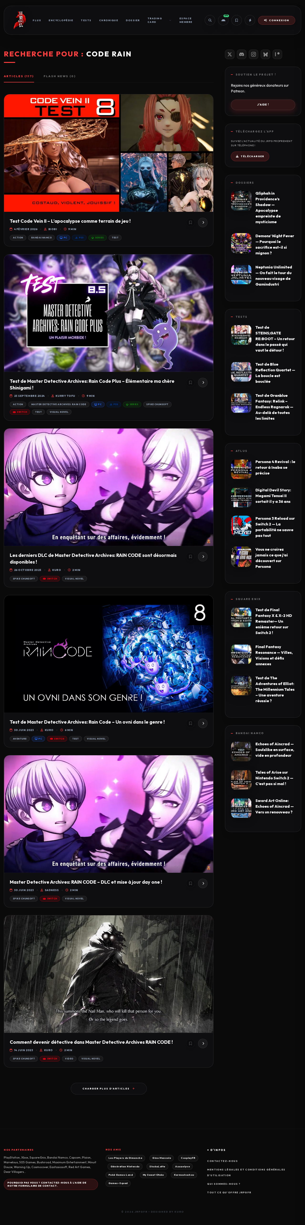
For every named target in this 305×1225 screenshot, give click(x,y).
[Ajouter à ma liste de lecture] (190, 222)
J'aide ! (263, 104)
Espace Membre (186, 20)
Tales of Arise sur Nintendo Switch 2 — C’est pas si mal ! (274, 778)
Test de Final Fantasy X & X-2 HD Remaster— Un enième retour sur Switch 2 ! (273, 621)
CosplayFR (188, 1157)
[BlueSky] (265, 54)
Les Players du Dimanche (125, 1157)
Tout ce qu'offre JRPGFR (229, 1192)
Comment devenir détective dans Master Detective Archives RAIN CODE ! (91, 1042)
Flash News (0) (60, 76)
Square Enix (248, 599)
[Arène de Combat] (250, 20)
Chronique (108, 20)
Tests (86, 20)
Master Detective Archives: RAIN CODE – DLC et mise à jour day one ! (86, 882)
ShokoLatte (157, 1166)
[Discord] (241, 54)
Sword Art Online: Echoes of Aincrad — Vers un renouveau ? (274, 806)
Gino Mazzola (161, 1157)
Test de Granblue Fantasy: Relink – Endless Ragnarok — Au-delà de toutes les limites (274, 407)
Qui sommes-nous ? (223, 1183)
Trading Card (154, 20)
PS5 (81, 237)
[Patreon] (277, 54)
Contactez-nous (222, 1161)
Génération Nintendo (125, 1166)
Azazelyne (182, 1166)
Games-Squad (118, 1183)
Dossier (133, 20)
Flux (37, 20)
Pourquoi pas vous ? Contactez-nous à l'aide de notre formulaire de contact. (46, 1184)
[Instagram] (253, 54)
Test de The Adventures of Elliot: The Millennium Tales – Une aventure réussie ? (275, 689)
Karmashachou (184, 1174)
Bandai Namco (41, 237)
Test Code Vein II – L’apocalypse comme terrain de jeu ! (70, 221)
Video (69, 1058)
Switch (22, 412)
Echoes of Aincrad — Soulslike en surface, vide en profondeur (274, 749)
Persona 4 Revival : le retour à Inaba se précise (275, 467)
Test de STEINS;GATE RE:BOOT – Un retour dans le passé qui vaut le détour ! (275, 339)
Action (18, 237)
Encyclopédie (61, 20)
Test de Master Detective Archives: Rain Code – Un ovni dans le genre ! (87, 722)
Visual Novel (59, 412)
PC (65, 237)
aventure (20, 738)
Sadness (52, 890)
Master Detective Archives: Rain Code (58, 404)
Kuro (56, 570)
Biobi (52, 229)
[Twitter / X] (229, 54)
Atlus (241, 451)
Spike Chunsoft (157, 404)
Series (99, 237)
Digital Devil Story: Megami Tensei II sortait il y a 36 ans (273, 496)
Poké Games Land (120, 1174)
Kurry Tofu (65, 396)
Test (115, 237)
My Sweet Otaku (153, 1174)
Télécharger (252, 156)
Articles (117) (19, 76)
